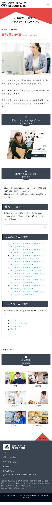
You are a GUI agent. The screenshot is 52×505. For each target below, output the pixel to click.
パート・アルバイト (19, 323)
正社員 (13, 329)
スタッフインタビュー (11, 462)
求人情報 (6, 466)
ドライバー (15, 320)
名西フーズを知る (10, 457)
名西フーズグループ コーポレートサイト (22, 474)
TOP (4, 452)
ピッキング (15, 326)
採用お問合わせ (9, 471)
